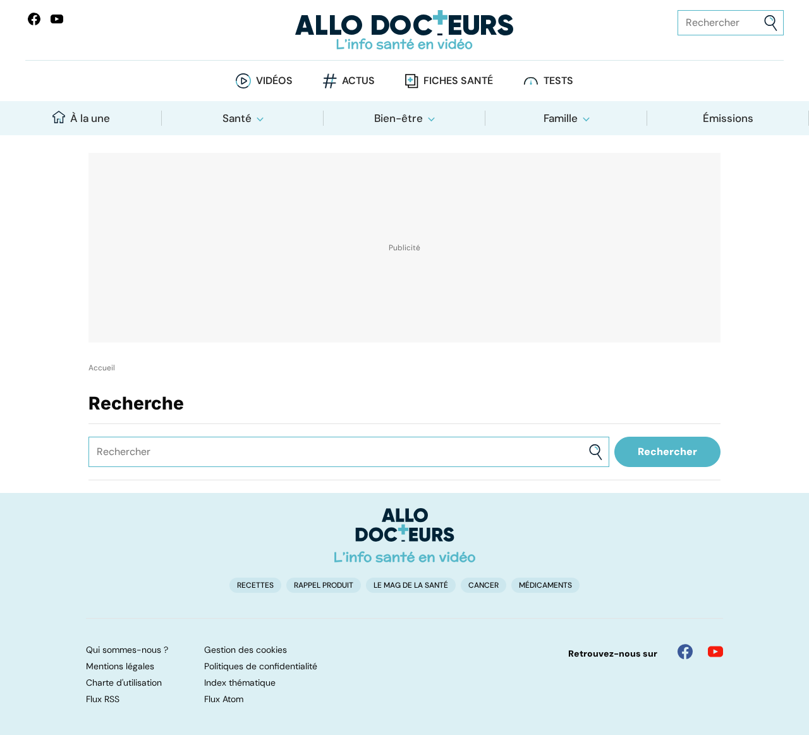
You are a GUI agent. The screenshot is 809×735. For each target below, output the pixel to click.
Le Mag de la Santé (411, 585)
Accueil (101, 368)
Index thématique (240, 682)
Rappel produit (323, 585)
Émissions (728, 118)
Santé (237, 118)
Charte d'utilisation (124, 682)
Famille (561, 118)
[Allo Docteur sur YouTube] (715, 651)
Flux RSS (102, 699)
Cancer (483, 585)
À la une (90, 118)
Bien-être (398, 118)
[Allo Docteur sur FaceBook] (34, 19)
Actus (358, 80)
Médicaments (545, 585)
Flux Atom (223, 699)
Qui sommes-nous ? (127, 649)
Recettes (255, 585)
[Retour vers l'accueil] (404, 30)
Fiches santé (458, 80)
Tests (558, 80)
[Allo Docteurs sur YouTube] (57, 19)
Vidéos (274, 80)
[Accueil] (404, 535)
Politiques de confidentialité (260, 666)
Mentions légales (120, 666)
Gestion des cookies (245, 649)
